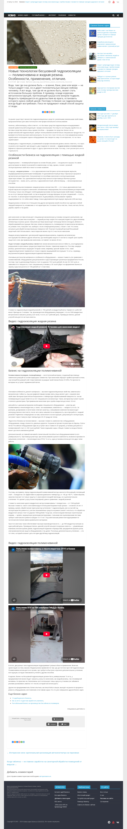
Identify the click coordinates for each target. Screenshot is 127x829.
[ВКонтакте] (43, 112)
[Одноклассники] (45, 112)
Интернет (52, 15)
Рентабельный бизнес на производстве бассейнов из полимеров (35, 703)
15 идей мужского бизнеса (21, 698)
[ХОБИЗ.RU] (12, 15)
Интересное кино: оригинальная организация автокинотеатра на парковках (43, 753)
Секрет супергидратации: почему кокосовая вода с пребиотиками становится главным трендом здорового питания (64, 2)
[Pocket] (49, 112)
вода (37, 82)
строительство (60, 82)
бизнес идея (32, 82)
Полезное (62, 15)
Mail (65, 724)
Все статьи (104, 792)
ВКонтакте (59, 719)
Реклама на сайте (106, 798)
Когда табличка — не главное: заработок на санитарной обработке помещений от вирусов (44, 763)
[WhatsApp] (52, 112)
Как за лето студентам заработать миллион (27, 701)
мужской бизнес (45, 82)
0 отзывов (22, 82)
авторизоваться (45, 776)
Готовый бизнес (38, 15)
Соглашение (104, 801)
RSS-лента (58, 801)
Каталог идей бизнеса (62, 792)
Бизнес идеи (13, 67)
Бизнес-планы (82, 792)
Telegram (53, 724)
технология (68, 82)
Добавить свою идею (62, 798)
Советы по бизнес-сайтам (86, 805)
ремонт (53, 82)
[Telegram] (54, 112)
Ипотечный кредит (83, 795)
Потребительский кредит (86, 798)
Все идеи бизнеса (60, 795)
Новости (71, 15)
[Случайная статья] (118, 15)
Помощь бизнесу (83, 801)
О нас (102, 795)
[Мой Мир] (47, 112)
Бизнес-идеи (23, 15)
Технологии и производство (27, 67)
